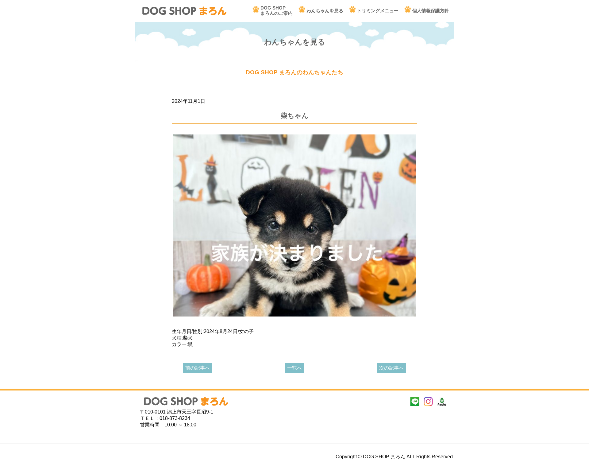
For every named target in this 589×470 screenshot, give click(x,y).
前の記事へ (197, 368)
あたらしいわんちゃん (196, 91)
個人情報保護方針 (430, 10)
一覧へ (294, 368)
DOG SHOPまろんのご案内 (276, 10)
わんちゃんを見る (324, 10)
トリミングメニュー (377, 10)
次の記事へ (391, 368)
